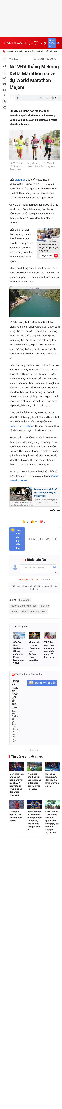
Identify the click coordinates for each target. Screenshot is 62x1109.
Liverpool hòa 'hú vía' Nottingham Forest (15, 816)
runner (14, 611)
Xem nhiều (19, 51)
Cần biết (29, 43)
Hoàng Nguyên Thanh (21, 426)
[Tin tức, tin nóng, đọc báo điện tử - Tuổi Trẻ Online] (2, 43)
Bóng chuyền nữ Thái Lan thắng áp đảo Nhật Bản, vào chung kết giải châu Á (34, 820)
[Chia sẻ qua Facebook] (40, 539)
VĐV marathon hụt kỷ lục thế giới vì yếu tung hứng (48, 247)
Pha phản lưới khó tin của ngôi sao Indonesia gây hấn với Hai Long (34, 781)
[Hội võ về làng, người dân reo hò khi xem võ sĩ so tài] (52, 766)
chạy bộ (44, 605)
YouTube (20, 43)
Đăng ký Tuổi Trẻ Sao (52, 43)
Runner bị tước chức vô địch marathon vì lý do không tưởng (45, 492)
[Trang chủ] (3, 51)
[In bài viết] (4, 107)
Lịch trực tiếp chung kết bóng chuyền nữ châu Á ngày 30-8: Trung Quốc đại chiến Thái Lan (16, 784)
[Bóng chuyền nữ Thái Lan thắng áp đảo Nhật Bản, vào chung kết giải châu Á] (34, 804)
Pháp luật (49, 51)
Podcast (10, 43)
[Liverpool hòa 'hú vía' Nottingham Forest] (16, 804)
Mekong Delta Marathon (23, 605)
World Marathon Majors (34, 611)
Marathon (19, 179)
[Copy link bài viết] (47, 539)
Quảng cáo (36, 43)
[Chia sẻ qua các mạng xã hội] (54, 539)
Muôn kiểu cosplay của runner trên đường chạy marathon (34, 651)
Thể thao (13, 59)
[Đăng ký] (42, 683)
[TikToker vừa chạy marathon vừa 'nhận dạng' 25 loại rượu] (50, 635)
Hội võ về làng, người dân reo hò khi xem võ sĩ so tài (52, 780)
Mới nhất (10, 51)
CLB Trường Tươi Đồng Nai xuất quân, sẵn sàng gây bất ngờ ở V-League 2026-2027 (52, 822)
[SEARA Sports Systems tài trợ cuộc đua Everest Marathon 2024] (19, 635)
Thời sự (33, 51)
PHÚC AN (54, 510)
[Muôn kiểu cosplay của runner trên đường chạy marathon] (35, 635)
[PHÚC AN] (11, 96)
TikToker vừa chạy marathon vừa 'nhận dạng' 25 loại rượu (49, 650)
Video (26, 51)
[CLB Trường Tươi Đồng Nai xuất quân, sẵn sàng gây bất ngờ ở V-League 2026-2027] (52, 804)
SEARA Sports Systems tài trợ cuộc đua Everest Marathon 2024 (18, 653)
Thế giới (40, 51)
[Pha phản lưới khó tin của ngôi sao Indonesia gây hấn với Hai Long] (34, 766)
